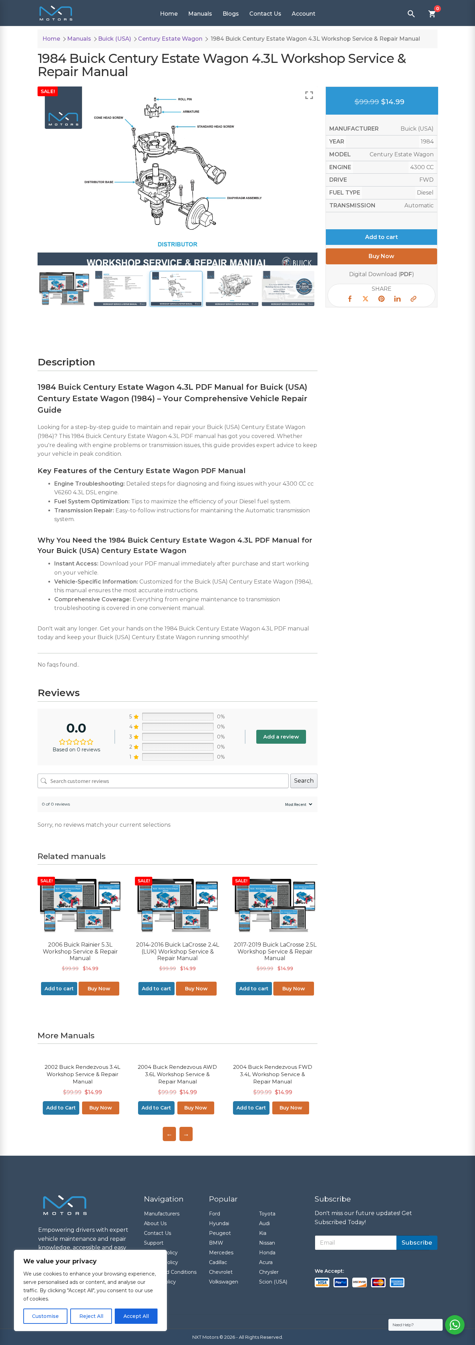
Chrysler (269, 1272)
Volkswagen (223, 1282)
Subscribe (417, 1242)
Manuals (200, 13)
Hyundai (219, 1223)
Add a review (281, 736)
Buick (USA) (114, 38)
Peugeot (220, 1233)
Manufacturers (161, 1214)
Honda (267, 1252)
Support (153, 1243)
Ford (214, 1214)
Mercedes (221, 1252)
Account (303, 13)
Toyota (267, 1214)
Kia (262, 1233)
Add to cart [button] (59, 988)
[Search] (411, 14)
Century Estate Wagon (170, 38)
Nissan (267, 1243)
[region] (90, 1290)
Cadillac (218, 1262)
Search (304, 780)
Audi (264, 1223)
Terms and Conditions (170, 1272)
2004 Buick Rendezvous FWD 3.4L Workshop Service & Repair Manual (272, 1074)
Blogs (231, 13)
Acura (266, 1262)
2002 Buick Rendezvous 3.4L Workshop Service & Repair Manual (82, 1074)
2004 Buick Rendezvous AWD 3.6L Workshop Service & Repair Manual (177, 1074)
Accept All (136, 1316)
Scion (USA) (273, 1282)
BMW (216, 1243)
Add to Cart (61, 1108)
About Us (155, 1223)
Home (169, 13)
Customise (45, 1316)
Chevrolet (221, 1272)
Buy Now (99, 988)
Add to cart (381, 236)
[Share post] (349, 300)
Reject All (91, 1316)
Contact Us (265, 13)
